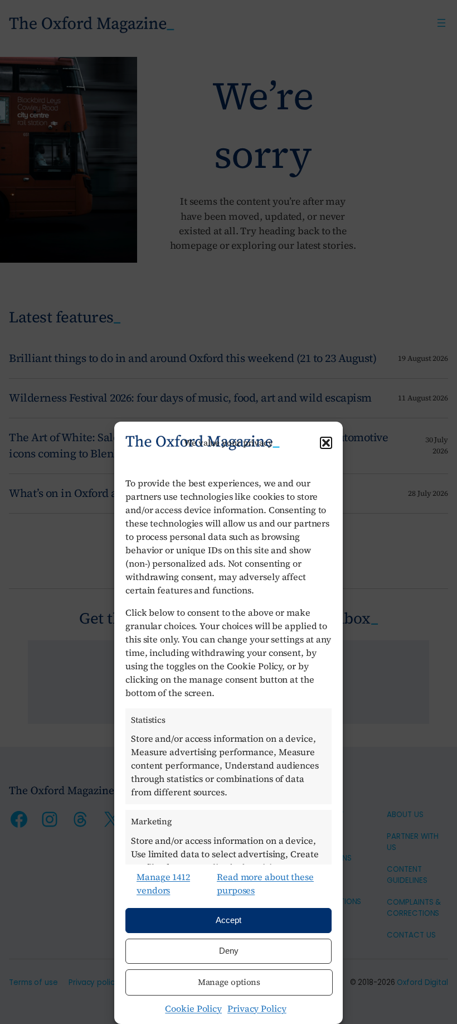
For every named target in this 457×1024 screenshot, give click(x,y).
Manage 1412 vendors (163, 883)
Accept (228, 920)
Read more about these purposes (265, 883)
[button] (326, 442)
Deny (229, 950)
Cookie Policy (193, 1008)
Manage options (229, 982)
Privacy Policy (256, 1008)
